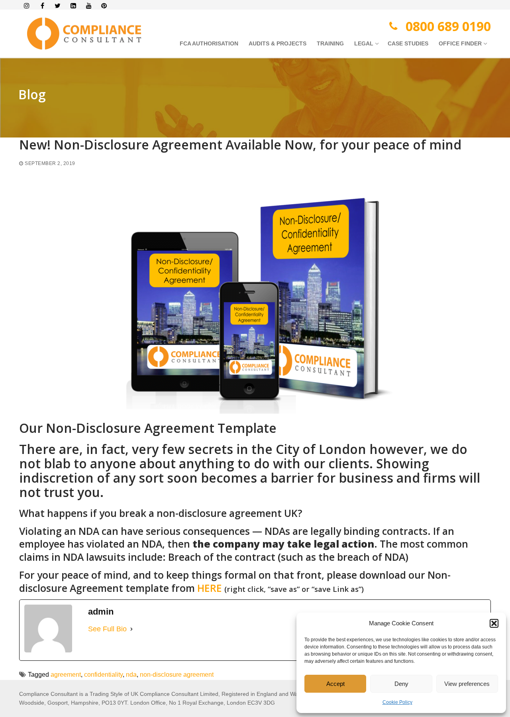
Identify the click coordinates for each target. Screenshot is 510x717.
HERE (209, 588)
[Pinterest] (104, 6)
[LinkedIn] (73, 6)
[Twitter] (58, 6)
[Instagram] (27, 6)
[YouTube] (88, 6)
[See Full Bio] (131, 629)
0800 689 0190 (448, 26)
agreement (66, 674)
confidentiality (103, 674)
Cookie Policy (397, 702)
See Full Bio (107, 629)
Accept (335, 683)
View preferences (467, 683)
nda (131, 674)
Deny (401, 683)
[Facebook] (42, 6)
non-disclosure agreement (177, 674)
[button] (494, 623)
